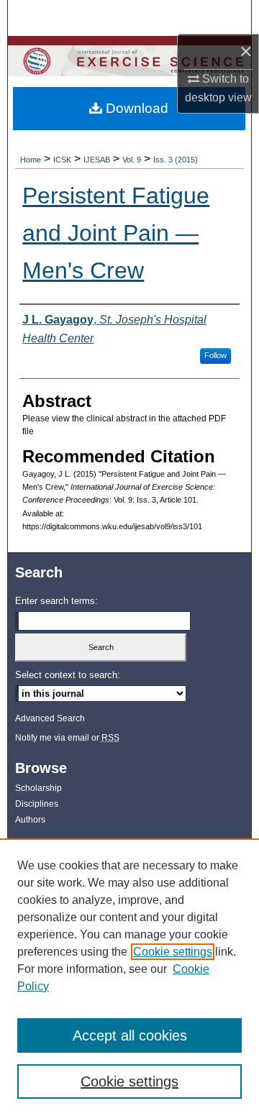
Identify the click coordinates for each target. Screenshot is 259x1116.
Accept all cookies (130, 1035)
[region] (129, 977)
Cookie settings (172, 952)
